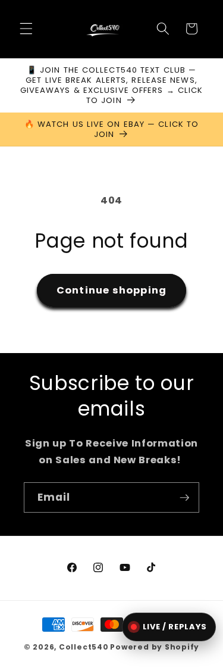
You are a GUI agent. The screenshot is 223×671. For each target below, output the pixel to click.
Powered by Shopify (154, 647)
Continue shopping (111, 290)
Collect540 (84, 647)
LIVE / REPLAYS (175, 626)
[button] (26, 28)
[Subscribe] (184, 497)
